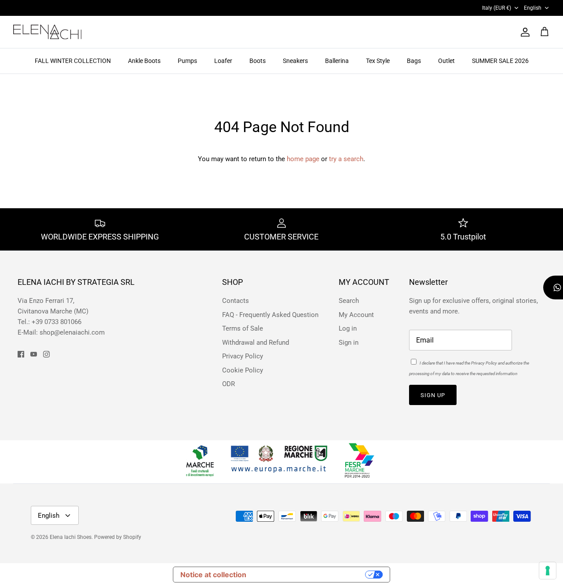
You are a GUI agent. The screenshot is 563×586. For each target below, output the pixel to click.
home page (303, 159)
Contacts (235, 301)
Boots (257, 60)
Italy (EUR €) (496, 8)
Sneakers (295, 60)
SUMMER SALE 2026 (500, 60)
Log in (348, 328)
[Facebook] (21, 354)
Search (349, 301)
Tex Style (378, 60)
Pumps (187, 60)
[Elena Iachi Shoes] (47, 32)
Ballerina (337, 60)
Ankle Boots (144, 60)
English (532, 8)
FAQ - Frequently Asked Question (270, 315)
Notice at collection (213, 574)
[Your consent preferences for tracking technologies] (547, 570)
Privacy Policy (242, 356)
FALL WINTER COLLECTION (73, 60)
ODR (228, 384)
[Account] (523, 32)
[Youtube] (33, 354)
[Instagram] (46, 354)
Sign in (348, 342)
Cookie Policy (242, 370)
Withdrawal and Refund (255, 342)
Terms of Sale (242, 328)
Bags (414, 60)
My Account (356, 315)
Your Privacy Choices (310, 574)
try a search (346, 159)
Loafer (223, 60)
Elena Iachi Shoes (70, 537)
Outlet (446, 60)
